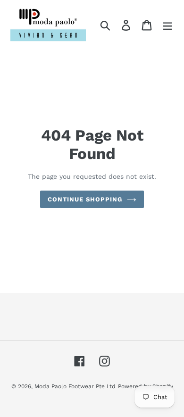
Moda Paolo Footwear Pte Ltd (75, 386)
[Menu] (167, 25)
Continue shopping (85, 199)
